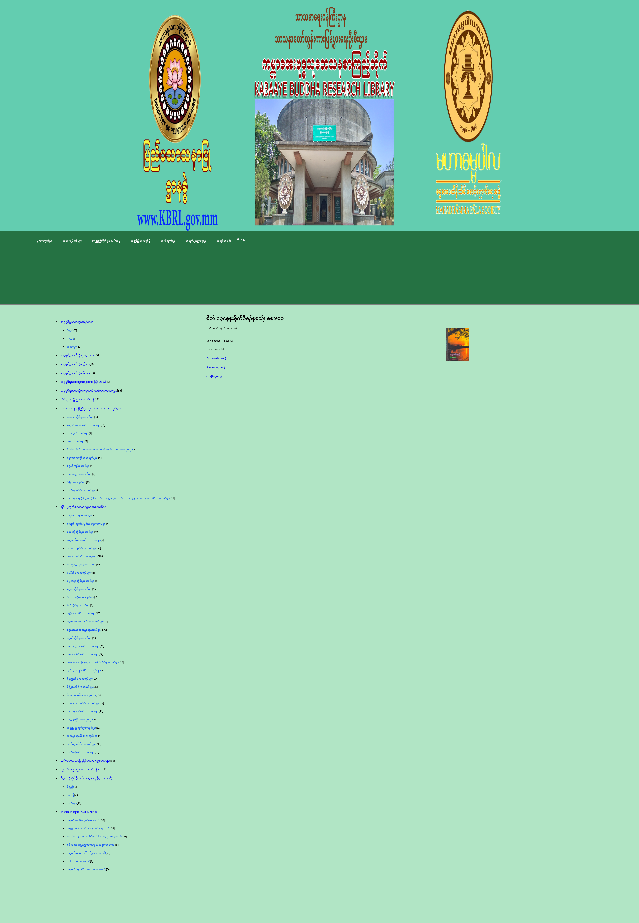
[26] (92, 364)
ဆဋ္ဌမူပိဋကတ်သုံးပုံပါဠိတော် (77, 322)
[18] (96, 417)
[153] (96, 720)
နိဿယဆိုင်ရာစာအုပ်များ (80, 597)
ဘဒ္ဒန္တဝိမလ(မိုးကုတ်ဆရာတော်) (83, 820)
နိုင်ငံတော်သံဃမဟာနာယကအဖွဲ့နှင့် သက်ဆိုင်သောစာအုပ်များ (100, 450)
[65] (93, 573)
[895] (113, 761)
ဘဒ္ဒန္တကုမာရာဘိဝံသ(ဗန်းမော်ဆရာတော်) (88, 828)
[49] (96, 532)
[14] (99, 736)
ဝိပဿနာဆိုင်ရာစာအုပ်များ (81, 695)
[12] (79, 347)
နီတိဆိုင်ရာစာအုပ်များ (78, 605)
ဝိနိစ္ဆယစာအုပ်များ (76, 482)
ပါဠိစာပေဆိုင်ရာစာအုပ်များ (81, 613)
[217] (98, 744)
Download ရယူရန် (216, 358)
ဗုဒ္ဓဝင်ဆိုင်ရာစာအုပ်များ (79, 638)
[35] (119, 390)
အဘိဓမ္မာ (72, 347)
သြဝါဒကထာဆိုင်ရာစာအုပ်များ (83, 703)
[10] (135, 450)
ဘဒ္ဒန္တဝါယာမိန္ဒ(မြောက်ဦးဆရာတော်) (86, 853)
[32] (108, 382)
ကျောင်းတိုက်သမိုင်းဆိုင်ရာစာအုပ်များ (86, 524)
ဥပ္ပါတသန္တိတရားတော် (78, 861)
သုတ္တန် (70, 339)
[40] (101, 711)
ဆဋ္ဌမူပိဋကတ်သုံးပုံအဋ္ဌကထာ (78, 355)
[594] (99, 695)
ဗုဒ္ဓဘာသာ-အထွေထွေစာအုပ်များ (84, 630)
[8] (94, 373)
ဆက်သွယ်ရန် (168, 241)
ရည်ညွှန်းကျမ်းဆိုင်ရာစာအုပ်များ (84, 671)
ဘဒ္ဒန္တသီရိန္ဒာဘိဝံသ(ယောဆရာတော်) (86, 869)
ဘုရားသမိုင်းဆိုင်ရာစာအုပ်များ (83, 654)
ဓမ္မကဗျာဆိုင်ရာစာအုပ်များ (81, 581)
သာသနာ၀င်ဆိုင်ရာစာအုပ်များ (83, 711)
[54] (117, 845)
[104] (95, 679)
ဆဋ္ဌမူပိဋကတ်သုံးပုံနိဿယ (76, 373)
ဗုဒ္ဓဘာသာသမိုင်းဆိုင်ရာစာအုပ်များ (85, 622)
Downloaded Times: (217, 341)
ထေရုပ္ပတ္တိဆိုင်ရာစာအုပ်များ (81, 565)
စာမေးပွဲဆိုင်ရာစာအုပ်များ (80, 417)
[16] (104, 769)
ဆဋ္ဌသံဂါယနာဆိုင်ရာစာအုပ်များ (84, 425)
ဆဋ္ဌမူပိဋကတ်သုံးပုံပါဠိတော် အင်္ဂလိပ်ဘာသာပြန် (89, 390)
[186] (101, 556)
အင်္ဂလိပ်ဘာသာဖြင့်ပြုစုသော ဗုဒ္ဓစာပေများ (85, 761)
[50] (102, 820)
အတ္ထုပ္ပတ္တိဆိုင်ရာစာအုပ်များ (81, 728)
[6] (97, 490)
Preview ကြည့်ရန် (215, 367)
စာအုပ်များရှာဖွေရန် (196, 241)
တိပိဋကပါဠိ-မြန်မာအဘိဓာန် (77, 399)
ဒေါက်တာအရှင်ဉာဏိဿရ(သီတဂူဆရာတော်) (91, 845)
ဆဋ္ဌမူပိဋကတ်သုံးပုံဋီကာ (75, 364)
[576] (104, 630)
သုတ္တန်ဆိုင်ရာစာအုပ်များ (80, 720)
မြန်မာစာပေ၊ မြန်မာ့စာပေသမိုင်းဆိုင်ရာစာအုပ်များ (93, 662)
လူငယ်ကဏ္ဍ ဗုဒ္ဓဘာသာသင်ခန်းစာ (81, 769)
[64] (101, 654)
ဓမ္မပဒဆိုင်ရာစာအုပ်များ (79, 589)
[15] (88, 482)
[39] (172, 498)
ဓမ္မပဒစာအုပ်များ (76, 441)
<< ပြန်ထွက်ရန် (214, 377)
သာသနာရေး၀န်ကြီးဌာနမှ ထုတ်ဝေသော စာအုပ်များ (91, 408)
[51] (97, 355)
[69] (98, 565)
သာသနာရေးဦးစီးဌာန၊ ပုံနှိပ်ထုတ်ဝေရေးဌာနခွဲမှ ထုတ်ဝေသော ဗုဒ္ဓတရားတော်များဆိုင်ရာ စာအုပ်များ (118, 498)
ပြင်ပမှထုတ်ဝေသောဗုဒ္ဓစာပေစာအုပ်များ (84, 507)
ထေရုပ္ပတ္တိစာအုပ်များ (78, 433)
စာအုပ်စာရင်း (224, 241)
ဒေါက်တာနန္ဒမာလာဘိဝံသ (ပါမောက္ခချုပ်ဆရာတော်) (95, 837)
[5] (75, 330)
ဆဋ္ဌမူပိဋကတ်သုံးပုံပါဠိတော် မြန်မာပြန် (83, 382)
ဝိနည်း (70, 330)
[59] (103, 671)
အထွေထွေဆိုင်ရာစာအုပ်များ (82, 736)
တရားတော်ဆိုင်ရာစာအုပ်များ (82, 556)
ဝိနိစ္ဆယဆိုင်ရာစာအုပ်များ (80, 687)
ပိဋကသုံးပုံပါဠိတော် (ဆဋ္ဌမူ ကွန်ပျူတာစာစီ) (86, 778)
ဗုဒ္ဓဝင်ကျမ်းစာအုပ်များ (78, 466)
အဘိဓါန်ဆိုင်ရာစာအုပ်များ (81, 752)
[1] (91, 861)
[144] (100, 458)
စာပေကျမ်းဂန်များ (72, 241)
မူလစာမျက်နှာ (44, 241)
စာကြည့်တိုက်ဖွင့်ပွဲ (140, 241)
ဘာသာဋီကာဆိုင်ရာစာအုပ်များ (83, 646)
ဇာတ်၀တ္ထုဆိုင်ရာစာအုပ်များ (82, 548)
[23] (76, 339)
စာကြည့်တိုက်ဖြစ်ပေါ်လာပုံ (106, 241)
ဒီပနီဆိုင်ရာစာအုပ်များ (79, 573)
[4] (91, 466)
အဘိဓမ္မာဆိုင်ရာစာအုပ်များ (81, 490)
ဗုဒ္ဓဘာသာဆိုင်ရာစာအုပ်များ (82, 458)
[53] (94, 638)
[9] (91, 605)
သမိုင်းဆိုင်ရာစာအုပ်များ (79, 516)
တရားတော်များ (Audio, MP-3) (79, 812)
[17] (106, 622)
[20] (98, 613)
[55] (99, 548)
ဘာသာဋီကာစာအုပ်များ (79, 474)
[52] (96, 597)
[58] (112, 828)
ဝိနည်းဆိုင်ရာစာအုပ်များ (80, 679)
